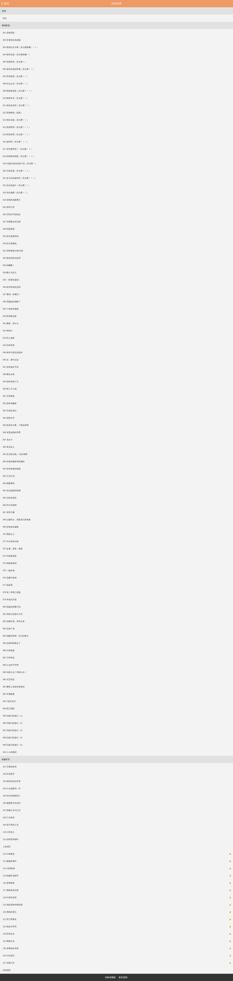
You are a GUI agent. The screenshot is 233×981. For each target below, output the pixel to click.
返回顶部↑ (123, 977)
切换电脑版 (110, 977)
